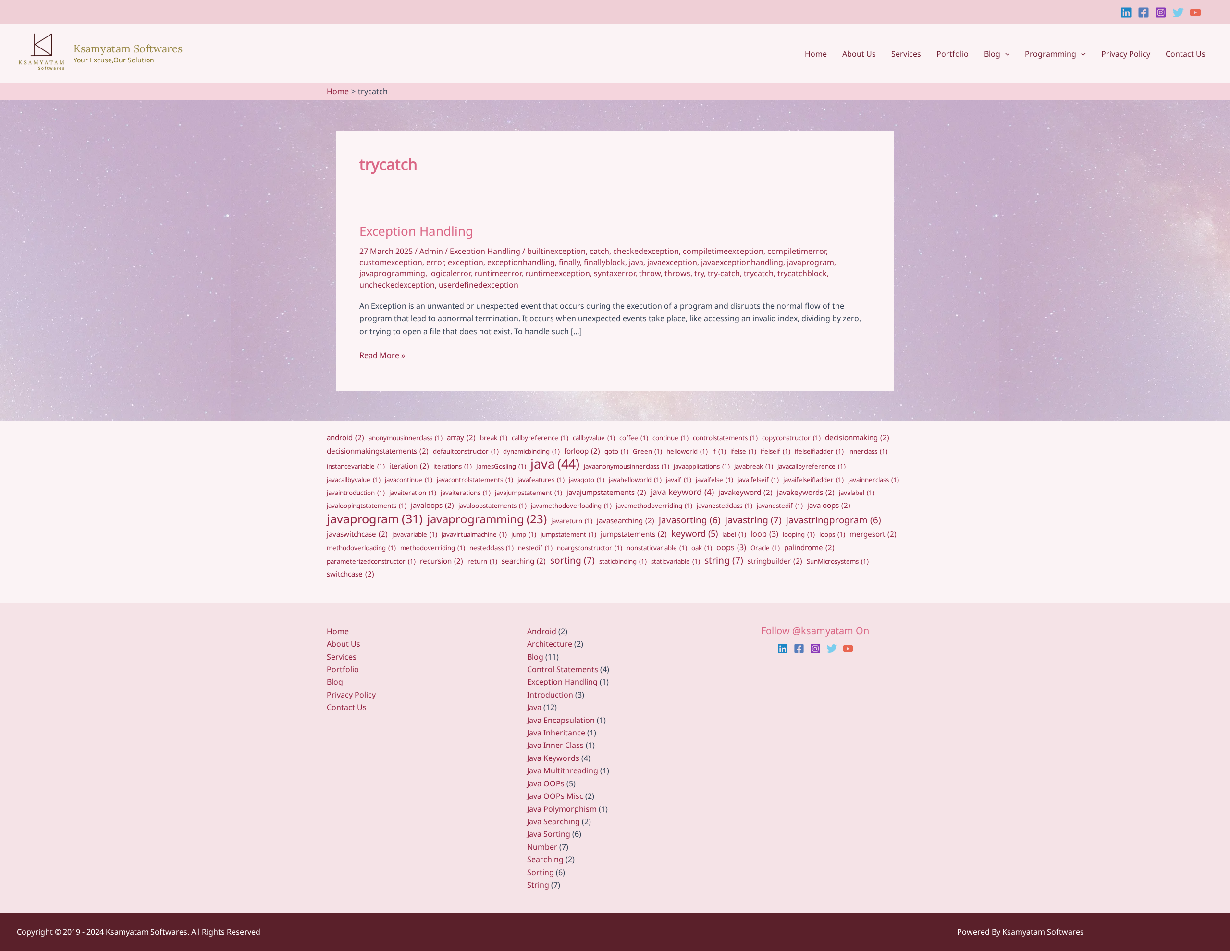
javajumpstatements (606, 492)
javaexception (672, 262)
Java (534, 707)
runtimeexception (557, 273)
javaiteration (412, 492)
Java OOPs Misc (555, 796)
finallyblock (604, 262)
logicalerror (449, 273)
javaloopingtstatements (366, 505)
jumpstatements (634, 534)
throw (650, 273)
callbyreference (540, 437)
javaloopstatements (492, 505)
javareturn (571, 521)
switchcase (350, 573)
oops (731, 547)
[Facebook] (1143, 12)
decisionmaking (857, 437)
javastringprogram (833, 520)
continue (670, 437)
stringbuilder (775, 561)
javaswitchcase (357, 534)
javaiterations (466, 492)
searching (524, 561)
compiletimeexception (723, 251)
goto (616, 451)
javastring (753, 520)
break (493, 437)
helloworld (687, 451)
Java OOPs (546, 783)
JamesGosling (501, 466)
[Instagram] (1161, 12)
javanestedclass (724, 505)
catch (599, 251)
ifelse (743, 451)
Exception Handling (416, 231)
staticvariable (675, 561)
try (699, 273)
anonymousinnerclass (406, 437)
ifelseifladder (819, 451)
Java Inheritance (556, 732)
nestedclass (491, 547)
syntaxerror (614, 273)
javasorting (690, 520)
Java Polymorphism (562, 809)
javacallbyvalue (354, 479)
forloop (582, 451)
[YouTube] (1195, 12)
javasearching (625, 520)
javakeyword (745, 492)
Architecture (549, 643)
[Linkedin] (1126, 12)
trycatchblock (802, 273)
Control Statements (562, 669)
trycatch (759, 273)
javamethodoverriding (654, 505)
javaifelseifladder (813, 479)
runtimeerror (497, 273)
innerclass (867, 451)
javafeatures (541, 479)
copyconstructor (791, 437)
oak (701, 547)
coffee (633, 437)
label (734, 534)
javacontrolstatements (475, 479)
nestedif (535, 547)
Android (541, 631)
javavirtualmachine (474, 534)
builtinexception (556, 251)
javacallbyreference (811, 466)
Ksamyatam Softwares (128, 48)
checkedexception (646, 251)
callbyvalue (594, 437)
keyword (694, 533)
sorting (572, 560)
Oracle (765, 547)
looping (799, 534)
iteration (409, 465)
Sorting (540, 872)
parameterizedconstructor (371, 561)
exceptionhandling (521, 262)
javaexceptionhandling (742, 262)
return (482, 561)
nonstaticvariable (657, 547)
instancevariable (356, 466)
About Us (859, 53)
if (719, 451)
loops (832, 534)
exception (465, 262)
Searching (545, 859)
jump (523, 534)
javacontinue (408, 479)
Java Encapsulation (561, 720)
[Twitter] (1178, 12)
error (435, 262)
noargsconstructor (589, 547)
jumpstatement (568, 534)
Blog (992, 53)
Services (906, 53)
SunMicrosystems (838, 561)
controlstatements (725, 437)
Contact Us (1185, 53)
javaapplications (702, 466)
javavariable (414, 534)
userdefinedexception (478, 284)
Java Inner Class (555, 745)
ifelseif (775, 451)
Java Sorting (548, 834)
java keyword (682, 491)
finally (569, 262)
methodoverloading (361, 547)
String (538, 884)
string (723, 560)
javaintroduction (356, 492)
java (636, 262)
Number (542, 847)
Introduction (550, 694)
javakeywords (806, 492)
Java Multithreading (562, 770)
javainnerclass (873, 479)
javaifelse (714, 479)
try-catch (724, 273)
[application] (1005, 54)
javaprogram (810, 262)
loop (764, 534)
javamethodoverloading (571, 505)
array (461, 437)
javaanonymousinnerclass (626, 466)
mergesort (873, 534)
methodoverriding (432, 547)
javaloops (432, 505)
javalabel (856, 492)
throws (677, 273)
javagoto (586, 479)
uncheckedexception (397, 284)
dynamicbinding (531, 451)
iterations (452, 466)
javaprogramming (392, 273)
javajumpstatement (528, 492)
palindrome (809, 547)
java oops (828, 505)
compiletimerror (796, 251)
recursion (441, 561)
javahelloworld (635, 479)
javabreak (753, 466)
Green (647, 451)
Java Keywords (553, 758)
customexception (390, 262)
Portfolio (952, 53)
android (345, 437)
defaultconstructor (466, 451)
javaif (678, 479)
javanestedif (780, 505)
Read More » (382, 355)
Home (816, 53)
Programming (1050, 53)
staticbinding (623, 561)
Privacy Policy (1125, 53)
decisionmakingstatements (378, 451)
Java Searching (553, 821)
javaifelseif (758, 479)
